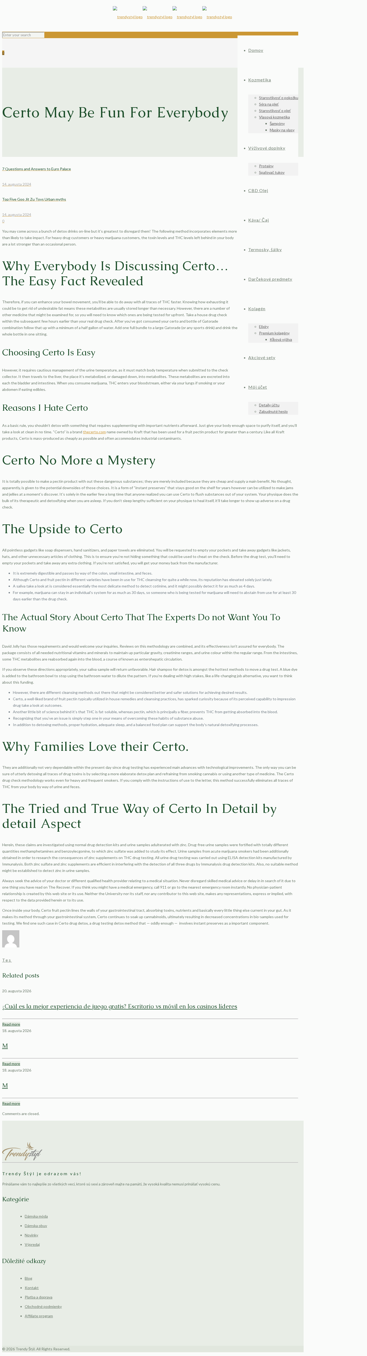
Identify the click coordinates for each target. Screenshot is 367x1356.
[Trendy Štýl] (172, 17)
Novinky (31, 1235)
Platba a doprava (38, 1297)
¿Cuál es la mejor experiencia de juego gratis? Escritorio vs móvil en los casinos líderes (119, 1006)
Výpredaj (32, 1244)
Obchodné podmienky (43, 1306)
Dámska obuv (36, 1225)
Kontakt (32, 1287)
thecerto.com (94, 432)
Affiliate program (39, 1316)
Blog (28, 1278)
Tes (7, 959)
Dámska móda (36, 1216)
